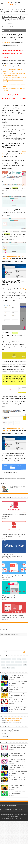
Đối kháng (3, 664)
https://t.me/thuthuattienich (14, 720)
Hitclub (13, 818)
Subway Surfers (14, 816)
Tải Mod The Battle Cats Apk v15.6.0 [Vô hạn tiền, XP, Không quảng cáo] (17, 701)
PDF (6, 65)
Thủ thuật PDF (21, 478)
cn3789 (6, 818)
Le (4, 24)
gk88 (25, 818)
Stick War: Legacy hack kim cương (10, 730)
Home (3, 9)
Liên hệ (20, 809)
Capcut (19, 816)
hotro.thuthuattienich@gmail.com (13, 718)
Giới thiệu (7, 809)
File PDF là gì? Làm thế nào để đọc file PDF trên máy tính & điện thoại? (13, 535)
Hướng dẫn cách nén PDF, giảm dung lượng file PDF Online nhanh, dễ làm (13, 616)
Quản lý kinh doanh (14, 664)
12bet (3, 818)
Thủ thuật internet (10, 9)
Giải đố (8, 664)
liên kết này (23, 289)
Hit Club (10, 818)
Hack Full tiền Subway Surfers (9, 729)
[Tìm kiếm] (24, 652)
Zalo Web (3, 733)
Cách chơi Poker (5, 738)
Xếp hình (25, 664)
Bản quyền (14, 809)
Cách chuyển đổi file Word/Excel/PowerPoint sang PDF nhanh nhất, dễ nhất (12, 556)
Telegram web (4, 736)
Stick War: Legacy (19, 814)
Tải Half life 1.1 (5, 735)
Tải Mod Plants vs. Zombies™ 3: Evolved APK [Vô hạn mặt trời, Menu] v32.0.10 (17, 779)
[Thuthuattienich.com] (14, 3)
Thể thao (8, 667)
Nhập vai (20, 664)
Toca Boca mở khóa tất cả (8, 732)
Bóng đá (13, 667)
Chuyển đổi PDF (9, 478)
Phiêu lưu (3, 667)
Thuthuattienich (6, 42)
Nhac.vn (12, 814)
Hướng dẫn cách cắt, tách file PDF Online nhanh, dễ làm (12, 596)
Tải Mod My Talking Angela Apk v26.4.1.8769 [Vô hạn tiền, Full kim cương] (17, 747)
